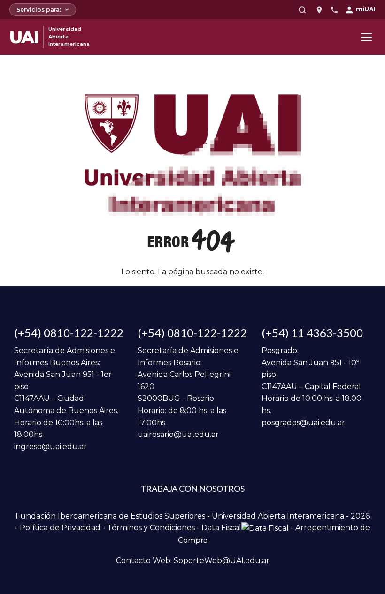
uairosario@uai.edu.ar (178, 434)
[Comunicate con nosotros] (334, 10)
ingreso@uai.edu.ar (50, 446)
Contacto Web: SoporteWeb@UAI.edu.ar (193, 560)
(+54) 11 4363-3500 (312, 332)
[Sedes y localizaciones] (319, 10)
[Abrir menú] (366, 37)
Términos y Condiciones (151, 527)
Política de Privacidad (60, 527)
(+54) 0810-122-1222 (68, 332)
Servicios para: (38, 9)
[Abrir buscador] (302, 10)
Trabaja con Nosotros (192, 488)
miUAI (366, 9)
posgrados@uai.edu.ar (303, 422)
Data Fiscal (221, 527)
